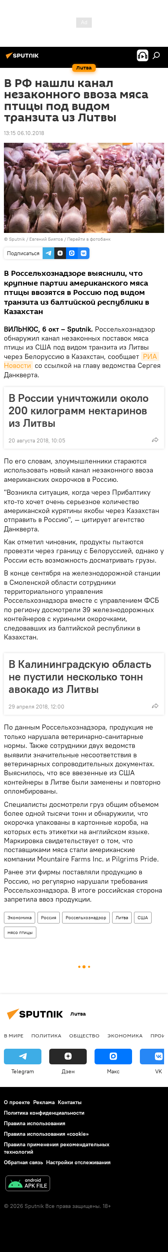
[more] (155, 440)
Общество (84, 1035)
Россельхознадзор (86, 917)
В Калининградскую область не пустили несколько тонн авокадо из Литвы (80, 676)
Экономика (19, 917)
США (143, 917)
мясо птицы (20, 932)
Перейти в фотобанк (89, 239)
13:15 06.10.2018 (24, 133)
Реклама (44, 1102)
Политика (46, 1035)
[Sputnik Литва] (23, 58)
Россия (48, 917)
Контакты (70, 1102)
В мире (13, 1035)
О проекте (17, 1102)
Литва (122, 917)
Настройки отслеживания (78, 1162)
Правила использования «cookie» (46, 1133)
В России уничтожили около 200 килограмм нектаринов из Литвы (78, 410)
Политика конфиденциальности (44, 1112)
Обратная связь (23, 1162)
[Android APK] (27, 1184)
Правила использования (34, 1123)
